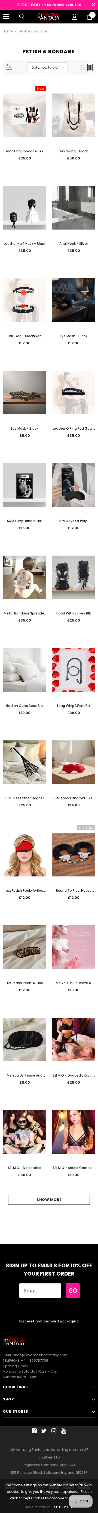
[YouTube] (62, 1430)
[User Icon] (75, 17)
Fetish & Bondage (32, 31)
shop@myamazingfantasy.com (40, 1355)
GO (72, 1290)
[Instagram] (53, 1430)
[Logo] (48, 16)
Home (8, 31)
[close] (93, 5)
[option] (49, 1321)
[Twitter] (43, 1430)
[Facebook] (33, 1430)
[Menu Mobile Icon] (6, 16)
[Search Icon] (21, 16)
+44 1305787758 (34, 1360)
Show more (49, 1199)
